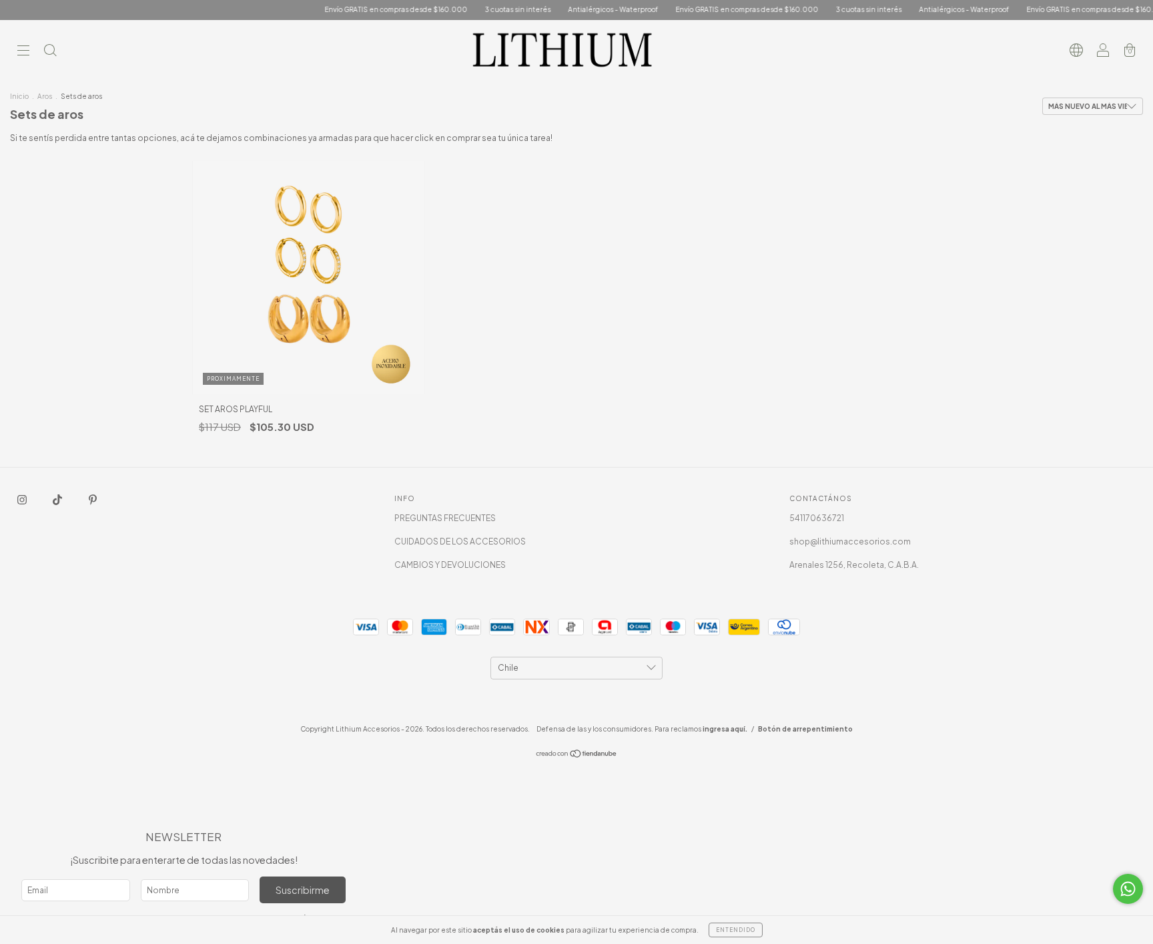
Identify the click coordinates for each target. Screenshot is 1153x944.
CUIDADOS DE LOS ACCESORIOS (460, 541)
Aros (44, 96)
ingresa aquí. (725, 729)
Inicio (19, 96)
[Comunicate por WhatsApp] (1128, 889)
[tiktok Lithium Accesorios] (58, 499)
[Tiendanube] (577, 755)
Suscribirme (303, 890)
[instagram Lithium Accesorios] (22, 499)
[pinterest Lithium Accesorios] (93, 499)
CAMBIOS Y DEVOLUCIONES (450, 565)
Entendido (735, 930)
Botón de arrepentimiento (805, 729)
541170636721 (816, 518)
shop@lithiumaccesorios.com (850, 541)
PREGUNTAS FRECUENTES (445, 518)
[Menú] (23, 52)
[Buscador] (50, 52)
